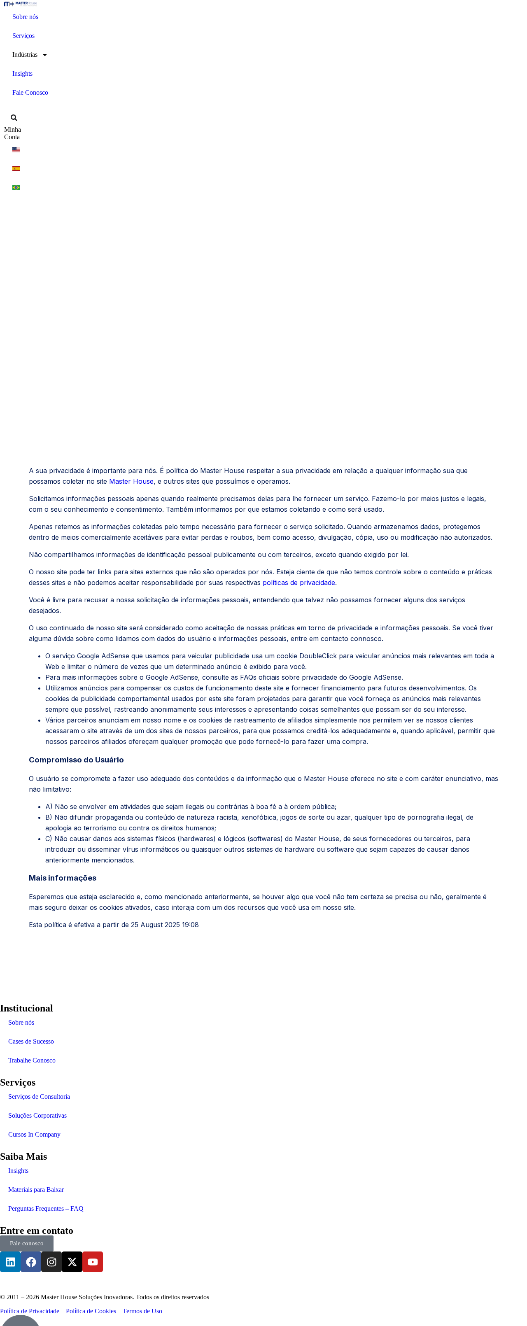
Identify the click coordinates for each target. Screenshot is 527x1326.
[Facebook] (31, 1261)
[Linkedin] (10, 1261)
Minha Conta (12, 133)
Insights (22, 73)
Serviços (23, 35)
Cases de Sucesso (31, 1041)
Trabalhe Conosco (32, 1060)
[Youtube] (92, 1261)
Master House (131, 481)
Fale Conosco (30, 92)
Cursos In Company (34, 1134)
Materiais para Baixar (36, 1189)
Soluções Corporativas (37, 1115)
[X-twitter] (72, 1261)
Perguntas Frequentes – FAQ (46, 1208)
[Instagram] (51, 1261)
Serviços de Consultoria (39, 1096)
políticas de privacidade (299, 582)
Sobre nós (25, 16)
